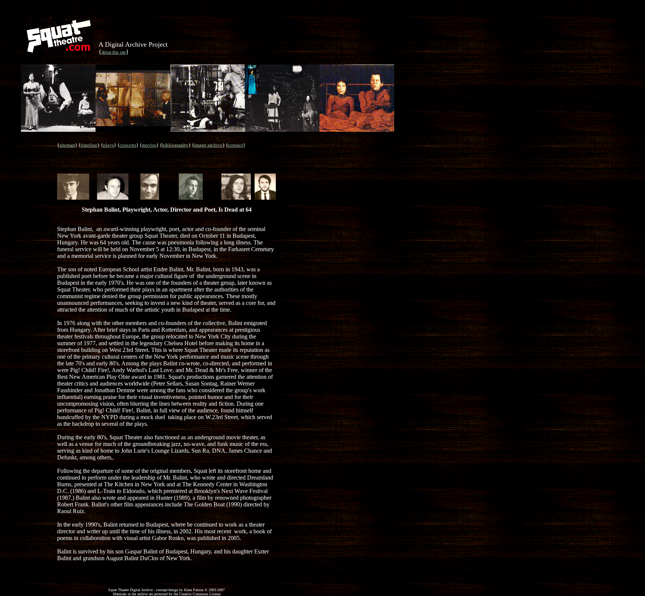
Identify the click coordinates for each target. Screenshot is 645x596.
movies (149, 145)
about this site (114, 52)
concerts (127, 145)
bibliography (175, 145)
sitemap (67, 145)
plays (108, 145)
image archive (208, 145)
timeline (89, 145)
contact (235, 145)
